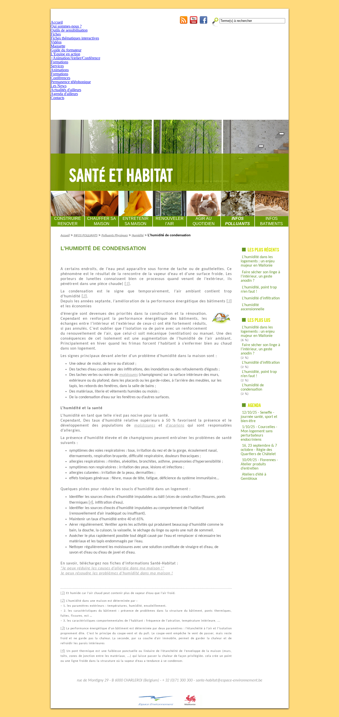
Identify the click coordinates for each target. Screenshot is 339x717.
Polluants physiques (115, 235)
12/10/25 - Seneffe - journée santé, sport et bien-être (259, 417)
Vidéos (56, 42)
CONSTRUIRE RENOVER (67, 221)
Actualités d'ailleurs (66, 90)
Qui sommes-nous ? (66, 26)
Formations (59, 62)
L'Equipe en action (65, 54)
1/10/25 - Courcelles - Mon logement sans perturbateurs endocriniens (259, 433)
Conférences (60, 78)
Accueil (57, 22)
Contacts (57, 98)
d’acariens (175, 426)
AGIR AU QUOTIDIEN (204, 221)
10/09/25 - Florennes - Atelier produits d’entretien (259, 464)
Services (57, 66)
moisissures (128, 375)
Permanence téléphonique (71, 82)
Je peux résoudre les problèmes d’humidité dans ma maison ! (117, 573)
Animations (60, 70)
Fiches (56, 34)
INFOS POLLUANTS (237, 221)
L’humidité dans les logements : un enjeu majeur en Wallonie (257, 261)
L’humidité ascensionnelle (252, 307)
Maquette (58, 46)
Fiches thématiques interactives (75, 38)
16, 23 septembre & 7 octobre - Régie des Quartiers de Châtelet (259, 450)
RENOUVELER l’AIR (170, 221)
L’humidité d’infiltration (261, 298)
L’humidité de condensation (252, 387)
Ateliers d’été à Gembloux (253, 477)
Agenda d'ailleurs (64, 94)
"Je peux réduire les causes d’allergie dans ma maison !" (112, 568)
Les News (59, 86)
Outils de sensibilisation (69, 30)
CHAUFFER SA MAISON (101, 221)
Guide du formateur (66, 50)
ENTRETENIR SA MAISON (136, 221)
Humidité (138, 235)
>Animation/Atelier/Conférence (75, 58)
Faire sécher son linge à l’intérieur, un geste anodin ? (260, 276)
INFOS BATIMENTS (271, 221)
